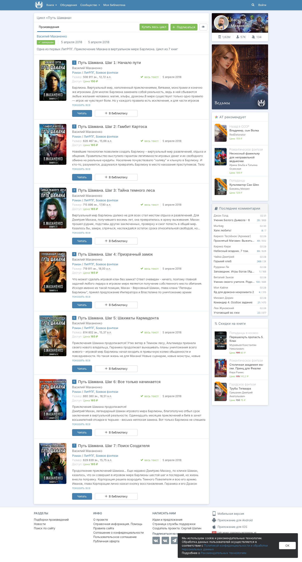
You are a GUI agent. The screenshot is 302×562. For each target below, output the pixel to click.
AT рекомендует (232, 117)
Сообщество (89, 5)
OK (287, 545)
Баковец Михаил (239, 188)
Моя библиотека (114, 5)
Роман (76, 72)
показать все (81, 105)
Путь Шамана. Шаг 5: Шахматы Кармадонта (118, 318)
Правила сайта (103, 528)
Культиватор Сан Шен (244, 184)
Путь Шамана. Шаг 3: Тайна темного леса (116, 190)
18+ (214, 532)
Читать (82, 113)
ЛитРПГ (89, 72)
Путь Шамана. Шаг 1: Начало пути (109, 62)
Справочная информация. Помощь (117, 524)
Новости (40, 524)
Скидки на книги (232, 323)
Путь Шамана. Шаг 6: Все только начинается (119, 382)
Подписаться (186, 27)
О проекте (100, 519)
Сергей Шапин (191, 528)
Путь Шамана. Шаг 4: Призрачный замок (115, 254)
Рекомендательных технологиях (224, 553)
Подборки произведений (51, 519)
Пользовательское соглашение (115, 537)
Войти (262, 5)
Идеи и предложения (167, 519)
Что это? (241, 48)
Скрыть (259, 49)
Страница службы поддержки (173, 524)
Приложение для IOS (232, 526)
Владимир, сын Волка (244, 130)
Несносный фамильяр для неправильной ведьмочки (244, 157)
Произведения (49, 27)
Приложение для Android (235, 520)
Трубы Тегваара (240, 388)
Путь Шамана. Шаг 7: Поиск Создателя (114, 446)
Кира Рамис (236, 372)
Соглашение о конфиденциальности (118, 532)
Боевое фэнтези (107, 72)
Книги (50, 5)
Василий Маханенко (52, 36)
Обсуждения (68, 5)
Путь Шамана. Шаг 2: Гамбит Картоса (112, 126)
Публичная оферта (106, 541)
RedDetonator (237, 134)
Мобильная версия (230, 513)
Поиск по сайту (44, 528)
